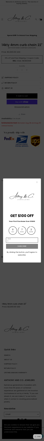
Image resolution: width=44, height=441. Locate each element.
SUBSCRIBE (22, 246)
